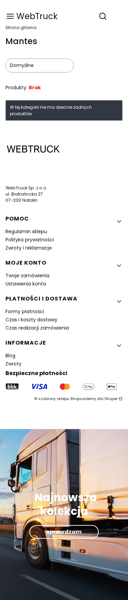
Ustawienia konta (25, 283)
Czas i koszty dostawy (31, 319)
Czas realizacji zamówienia (37, 327)
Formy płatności (24, 311)
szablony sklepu (53, 398)
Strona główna (21, 27)
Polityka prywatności (29, 239)
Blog (10, 355)
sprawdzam (64, 531)
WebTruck (37, 16)
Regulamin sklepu (26, 231)
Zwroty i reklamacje (28, 247)
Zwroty (13, 363)
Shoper (111, 398)
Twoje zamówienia (27, 275)
